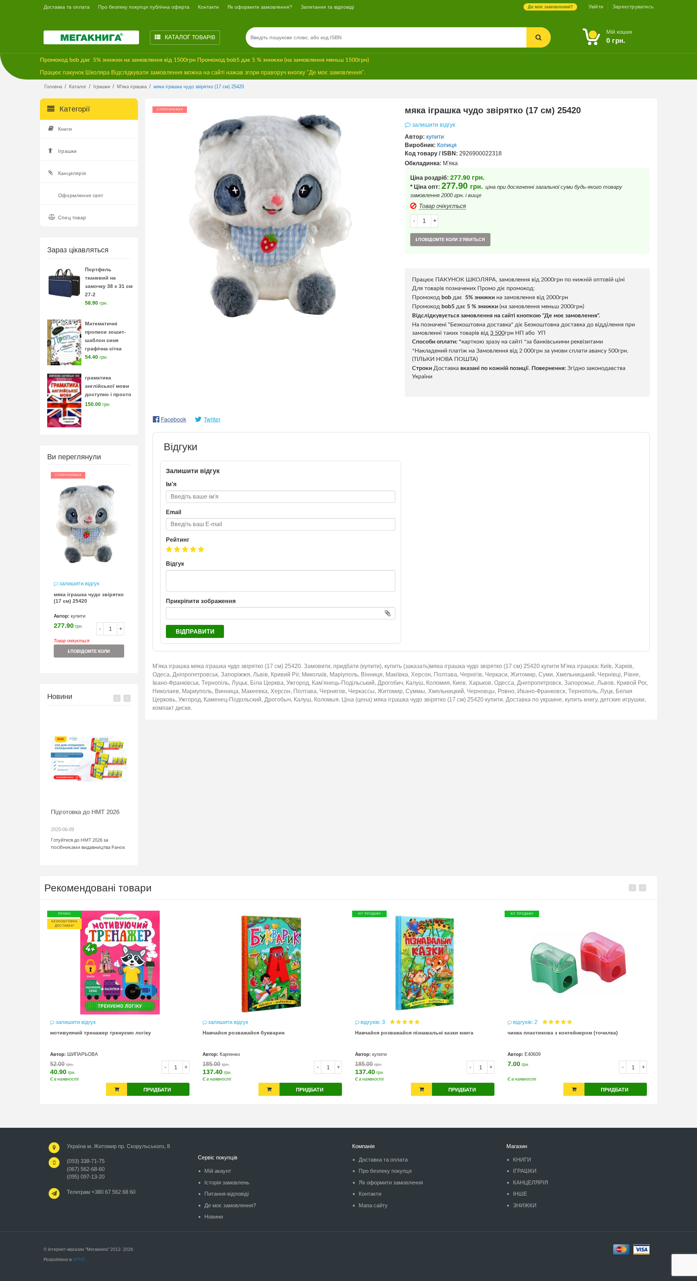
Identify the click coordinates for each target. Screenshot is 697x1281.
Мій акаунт (217, 1171)
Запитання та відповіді (327, 7)
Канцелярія (72, 173)
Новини (213, 1216)
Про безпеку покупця (385, 1171)
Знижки (525, 1205)
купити (78, 616)
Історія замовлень (226, 1182)
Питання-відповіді (226, 1194)
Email (173, 512)
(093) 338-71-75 (86, 1161)
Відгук (175, 564)
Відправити (195, 632)
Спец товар (72, 217)
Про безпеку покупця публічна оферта (143, 7)
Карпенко (133, 1054)
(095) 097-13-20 (86, 1177)
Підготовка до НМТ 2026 (85, 812)
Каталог (189, 37)
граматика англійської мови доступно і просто (108, 386)
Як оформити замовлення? (259, 7)
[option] (89, 568)
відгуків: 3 (277, 1022)
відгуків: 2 (429, 1022)
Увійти (595, 6)
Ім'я (171, 484)
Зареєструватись (632, 6)
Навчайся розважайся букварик (147, 1033)
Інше (520, 1194)
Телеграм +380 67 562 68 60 (101, 1192)
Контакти (208, 7)
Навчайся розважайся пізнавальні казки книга (317, 1033)
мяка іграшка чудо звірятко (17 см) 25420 (89, 597)
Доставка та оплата (67, 7)
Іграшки (67, 151)
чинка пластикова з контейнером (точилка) (466, 1033)
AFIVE (79, 1259)
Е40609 (436, 1054)
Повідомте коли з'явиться (89, 653)
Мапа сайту (373, 1205)
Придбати (61, 1090)
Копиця (447, 145)
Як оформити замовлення (391, 1182)
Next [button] (127, 698)
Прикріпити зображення (201, 601)
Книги (65, 129)
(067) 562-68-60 (86, 1169)
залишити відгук (79, 583)
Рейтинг (177, 540)
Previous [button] (117, 698)
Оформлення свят (80, 195)
